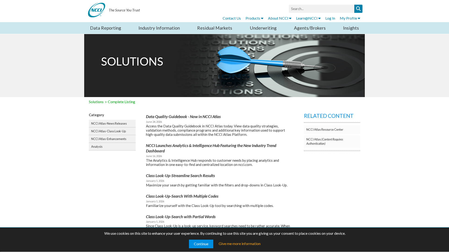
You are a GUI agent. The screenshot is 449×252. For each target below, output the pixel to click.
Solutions (96, 101)
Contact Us (232, 18)
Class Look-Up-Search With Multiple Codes (182, 196)
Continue (201, 244)
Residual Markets (214, 28)
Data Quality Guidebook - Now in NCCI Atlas (183, 116)
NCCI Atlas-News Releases (109, 123)
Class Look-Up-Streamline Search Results (180, 175)
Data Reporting (105, 28)
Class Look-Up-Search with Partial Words (181, 216)
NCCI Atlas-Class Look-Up (108, 131)
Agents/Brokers (310, 28)
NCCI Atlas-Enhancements (108, 139)
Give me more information (240, 243)
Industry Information (159, 28)
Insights (351, 28)
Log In (330, 18)
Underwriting (263, 28)
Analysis (96, 146)
